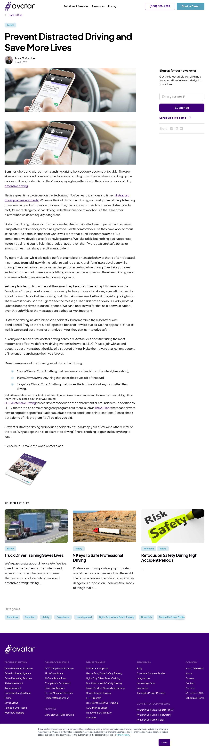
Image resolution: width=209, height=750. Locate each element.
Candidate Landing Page (18, 692)
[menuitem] (78, 6)
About (188, 673)
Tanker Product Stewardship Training (105, 688)
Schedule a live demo (172, 117)
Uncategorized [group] (84, 617)
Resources (142, 688)
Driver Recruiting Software (19, 668)
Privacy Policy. (123, 734)
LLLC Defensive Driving (20, 403)
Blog (139, 668)
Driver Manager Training (98, 692)
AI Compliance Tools (55, 678)
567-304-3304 (194, 692)
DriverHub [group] (146, 617)
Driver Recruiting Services (18, 678)
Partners (189, 688)
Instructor (91, 717)
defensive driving (16, 186)
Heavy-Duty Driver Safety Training (104, 673)
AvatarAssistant (13, 688)
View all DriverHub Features (59, 714)
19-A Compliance (54, 673)
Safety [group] (45, 617)
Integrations (143, 678)
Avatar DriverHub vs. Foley (150, 719)
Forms (8, 697)
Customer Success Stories (151, 673)
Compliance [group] (63, 617)
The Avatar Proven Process (151, 692)
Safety (10, 25)
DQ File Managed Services (59, 692)
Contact (189, 683)
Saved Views (11, 702)
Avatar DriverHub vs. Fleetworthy (154, 714)
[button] (180, 617)
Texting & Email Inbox (16, 707)
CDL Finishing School (97, 707)
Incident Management (57, 697)
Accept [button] (164, 742)
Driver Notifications (55, 688)
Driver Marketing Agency (18, 673)
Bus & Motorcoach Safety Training (104, 683)
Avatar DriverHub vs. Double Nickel (155, 709)
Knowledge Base (146, 683)
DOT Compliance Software (59, 668)
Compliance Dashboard (57, 683)
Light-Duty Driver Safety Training (103, 678)
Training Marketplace (97, 668)
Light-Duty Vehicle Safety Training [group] (116, 617)
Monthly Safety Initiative (99, 712)
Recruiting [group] (12, 617)
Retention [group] (30, 617)
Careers (189, 678)
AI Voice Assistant (14, 683)
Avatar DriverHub (194, 668)
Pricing (112, 6)
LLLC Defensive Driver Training (102, 702)
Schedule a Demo (194, 697)
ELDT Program (93, 697)
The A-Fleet (103, 408)
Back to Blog (15, 14)
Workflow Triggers (14, 712)
